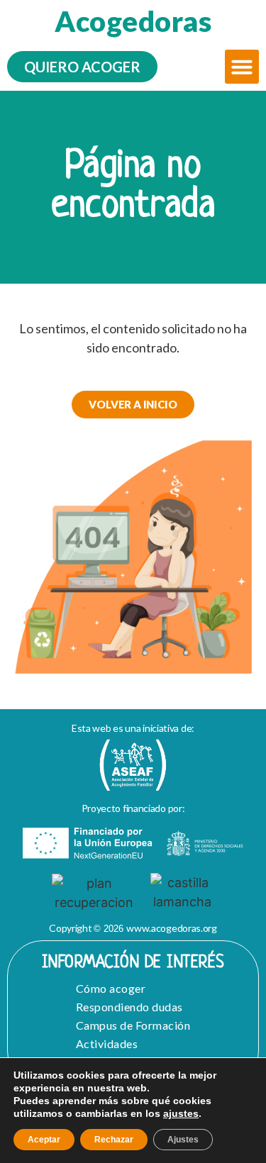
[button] (242, 67)
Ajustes (183, 1140)
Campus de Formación (133, 1025)
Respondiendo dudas (129, 1006)
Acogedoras (133, 21)
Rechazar (113, 1140)
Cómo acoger (111, 988)
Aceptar (44, 1140)
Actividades (107, 1043)
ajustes (181, 1113)
